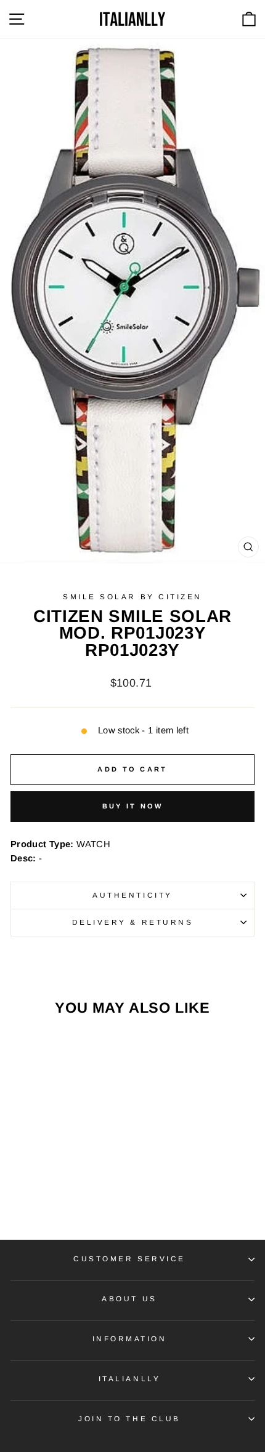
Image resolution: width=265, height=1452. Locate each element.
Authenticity (132, 895)
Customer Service (129, 1259)
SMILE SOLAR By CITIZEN (132, 596)
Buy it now (132, 806)
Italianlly (129, 1378)
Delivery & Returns (133, 922)
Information (129, 1338)
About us (129, 1298)
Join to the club (129, 1418)
